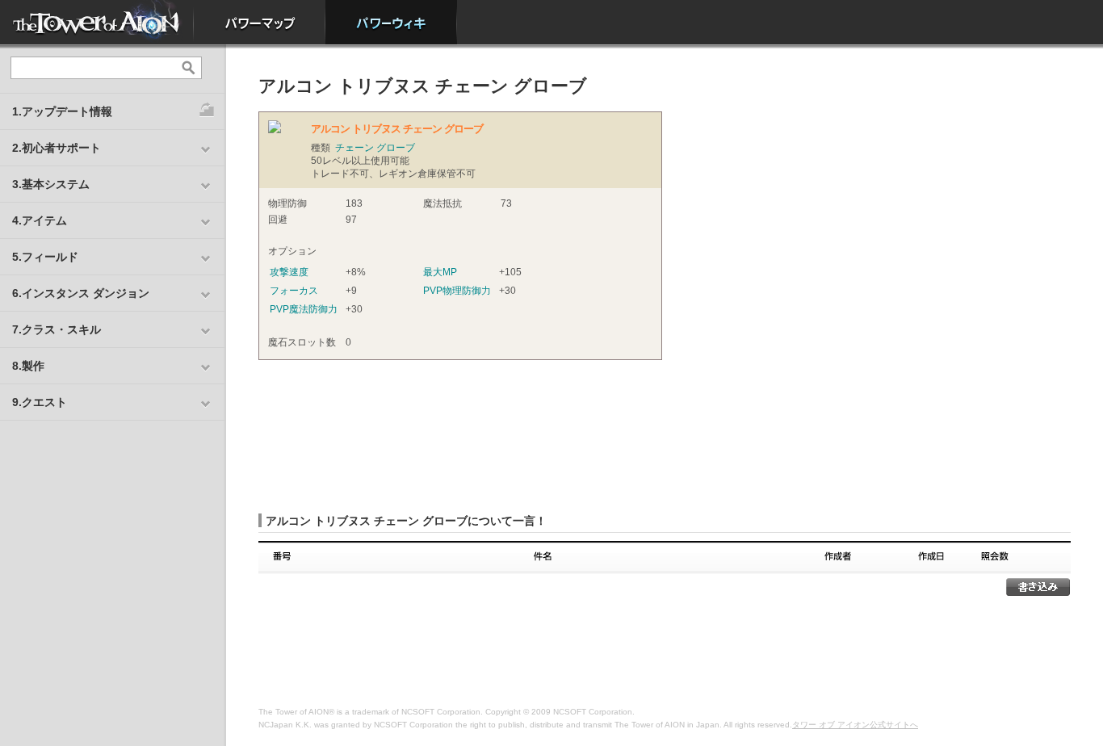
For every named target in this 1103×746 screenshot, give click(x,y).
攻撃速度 (289, 272)
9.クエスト (39, 402)
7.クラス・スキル (56, 329)
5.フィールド (45, 256)
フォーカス (294, 290)
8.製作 (28, 365)
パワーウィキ (391, 22)
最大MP (440, 272)
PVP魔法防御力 (304, 309)
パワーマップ (259, 22)
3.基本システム (51, 184)
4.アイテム (39, 220)
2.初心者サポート (56, 147)
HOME (97, 22)
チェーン (354, 147)
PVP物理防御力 (457, 290)
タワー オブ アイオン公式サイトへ (855, 724)
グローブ (395, 147)
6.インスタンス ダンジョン (80, 293)
